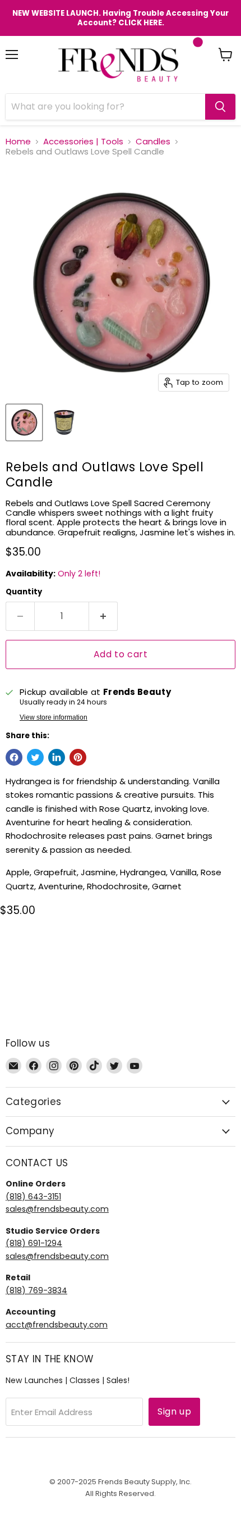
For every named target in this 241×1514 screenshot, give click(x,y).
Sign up (174, 1411)
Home (18, 141)
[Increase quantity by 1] (103, 616)
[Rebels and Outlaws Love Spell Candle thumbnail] (24, 422)
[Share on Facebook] (14, 757)
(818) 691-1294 (34, 1243)
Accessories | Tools (83, 141)
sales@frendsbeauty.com (57, 1209)
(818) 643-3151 (33, 1196)
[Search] (220, 107)
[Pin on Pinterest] (77, 757)
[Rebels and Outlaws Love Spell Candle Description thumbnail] (63, 422)
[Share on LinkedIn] (56, 757)
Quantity (24, 592)
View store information (53, 717)
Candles (153, 141)
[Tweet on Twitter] (35, 757)
